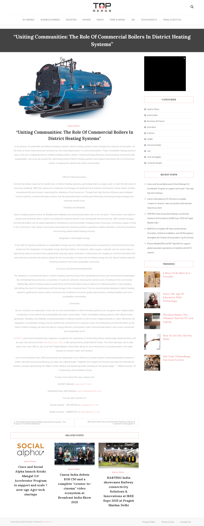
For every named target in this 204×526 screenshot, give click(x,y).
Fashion (86, 20)
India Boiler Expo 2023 (53, 342)
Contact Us (185, 522)
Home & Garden (117, 20)
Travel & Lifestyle (172, 20)
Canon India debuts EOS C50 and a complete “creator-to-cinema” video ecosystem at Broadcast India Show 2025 (74, 488)
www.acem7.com (83, 384)
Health (100, 20)
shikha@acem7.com (90, 412)
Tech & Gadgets (149, 20)
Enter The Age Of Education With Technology (173, 297)
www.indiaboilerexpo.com (89, 391)
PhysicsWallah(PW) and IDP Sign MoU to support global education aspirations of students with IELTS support (169, 248)
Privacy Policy (149, 522)
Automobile (29, 20)
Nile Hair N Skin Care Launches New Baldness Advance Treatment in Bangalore (111, 423)
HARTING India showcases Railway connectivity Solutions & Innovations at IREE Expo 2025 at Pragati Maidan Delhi (118, 491)
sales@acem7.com (90, 405)
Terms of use (168, 522)
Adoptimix (47, 522)
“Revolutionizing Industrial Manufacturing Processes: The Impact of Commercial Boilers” (40, 423)
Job (133, 20)
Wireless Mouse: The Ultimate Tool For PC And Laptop (178, 318)
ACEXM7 (17, 338)
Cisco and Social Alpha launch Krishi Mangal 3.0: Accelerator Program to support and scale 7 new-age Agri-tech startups (30, 480)
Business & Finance (50, 20)
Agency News (74, 126)
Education (71, 20)
